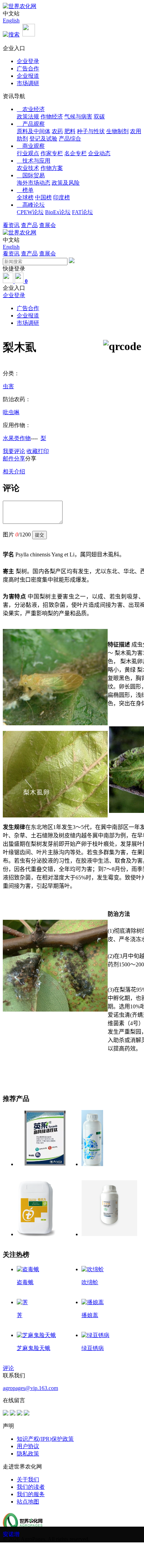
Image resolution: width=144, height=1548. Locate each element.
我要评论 (14, 451)
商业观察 (31, 146)
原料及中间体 (33, 131)
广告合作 (28, 68)
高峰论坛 (31, 205)
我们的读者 (31, 1487)
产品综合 (70, 139)
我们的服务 (31, 1494)
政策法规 (28, 116)
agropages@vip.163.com (30, 1388)
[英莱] (45, 1164)
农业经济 (31, 109)
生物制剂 (117, 131)
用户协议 (28, 1446)
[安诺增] (109, 1234)
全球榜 (25, 197)
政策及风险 (66, 183)
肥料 (69, 131)
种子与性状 (91, 131)
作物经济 (52, 116)
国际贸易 (31, 175)
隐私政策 (28, 1454)
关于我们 (28, 1479)
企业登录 (28, 61)
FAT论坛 (82, 212)
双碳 (99, 116)
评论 (8, 1368)
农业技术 (28, 168)
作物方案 (52, 168)
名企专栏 (75, 153)
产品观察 (31, 124)
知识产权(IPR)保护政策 (45, 1439)
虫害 (8, 386)
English (11, 20)
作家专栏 (52, 153)
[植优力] (36, 1234)
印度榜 (61, 197)
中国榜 (43, 197)
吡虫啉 (11, 412)
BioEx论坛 (58, 212)
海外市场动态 (33, 183)
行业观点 (28, 153)
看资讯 (11, 225)
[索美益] (92, 1164)
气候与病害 (78, 116)
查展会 (47, 225)
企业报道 (28, 76)
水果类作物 (17, 438)
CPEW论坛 (30, 212)
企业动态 (99, 153)
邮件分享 (14, 458)
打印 (43, 451)
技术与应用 (33, 161)
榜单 (25, 190)
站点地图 (28, 1502)
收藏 (32, 451)
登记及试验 (43, 139)
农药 (57, 131)
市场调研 (28, 83)
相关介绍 (14, 471)
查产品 (29, 225)
